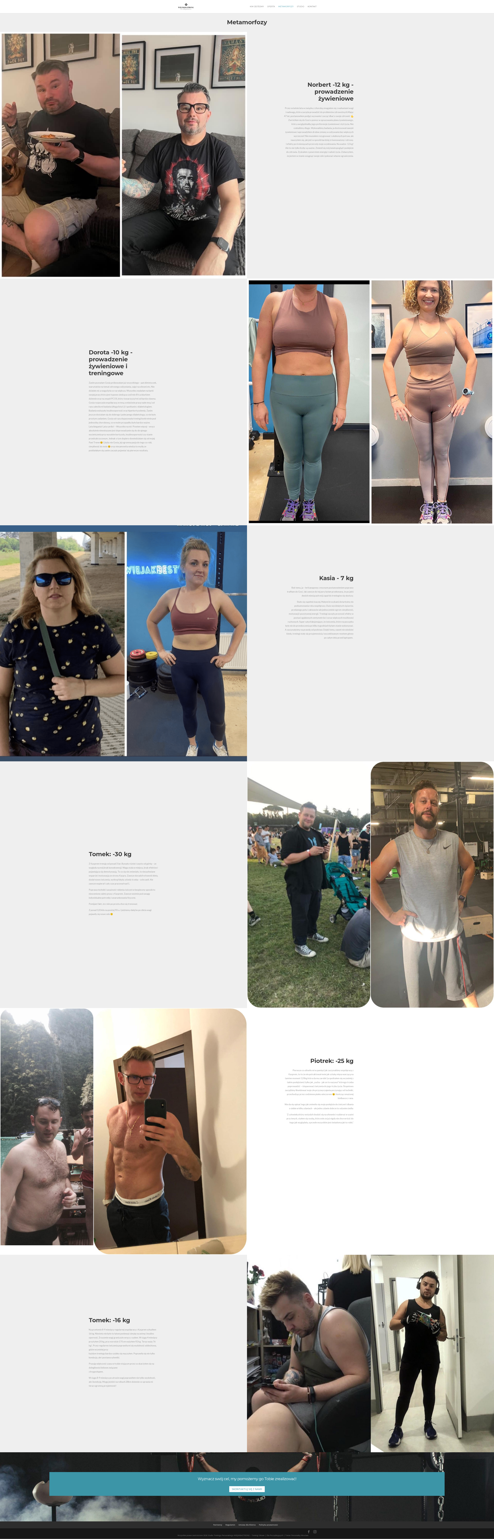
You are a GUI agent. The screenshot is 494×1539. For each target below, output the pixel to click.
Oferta (271, 7)
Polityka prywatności (268, 1525)
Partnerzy (217, 1525)
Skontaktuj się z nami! (247, 1489)
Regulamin (230, 1525)
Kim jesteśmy (257, 7)
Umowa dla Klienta (247, 1525)
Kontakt (312, 7)
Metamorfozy (286, 7)
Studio (300, 7)
